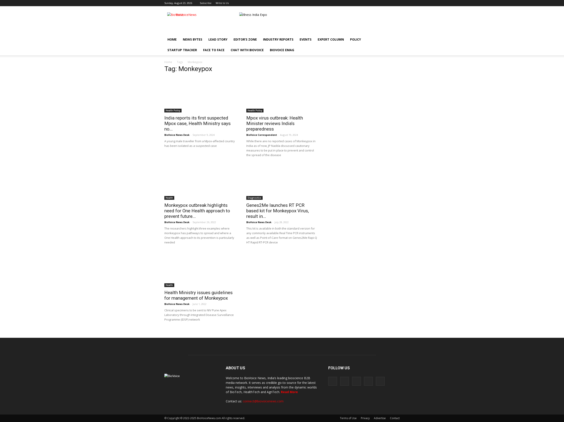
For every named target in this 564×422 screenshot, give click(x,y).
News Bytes (192, 39)
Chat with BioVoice (247, 50)
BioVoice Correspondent (261, 134)
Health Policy (173, 110)
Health (169, 197)
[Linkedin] (381, 3)
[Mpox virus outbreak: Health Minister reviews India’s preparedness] (282, 94)
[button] (383, 50)
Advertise (380, 418)
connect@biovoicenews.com (263, 401)
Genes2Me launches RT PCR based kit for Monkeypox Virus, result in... (277, 211)
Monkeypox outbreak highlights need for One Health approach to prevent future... (197, 211)
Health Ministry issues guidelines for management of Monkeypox (198, 295)
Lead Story (217, 39)
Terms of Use (348, 418)
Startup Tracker (182, 50)
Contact (395, 418)
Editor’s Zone (245, 39)
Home (172, 39)
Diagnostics (254, 197)
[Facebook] (367, 3)
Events (306, 39)
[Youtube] (396, 3)
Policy (355, 39)
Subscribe (206, 3)
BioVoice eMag (282, 50)
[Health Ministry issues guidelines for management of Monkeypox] (200, 269)
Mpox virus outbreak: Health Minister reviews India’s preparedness (274, 123)
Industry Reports (278, 39)
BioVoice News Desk (176, 134)
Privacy (365, 418)
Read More (289, 392)
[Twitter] (389, 3)
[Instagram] (374, 3)
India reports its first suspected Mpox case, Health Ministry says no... (197, 123)
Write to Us (222, 3)
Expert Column (331, 39)
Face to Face (213, 50)
